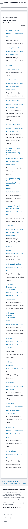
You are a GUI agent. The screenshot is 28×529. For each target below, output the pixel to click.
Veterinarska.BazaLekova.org (15, 2)
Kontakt (4, 524)
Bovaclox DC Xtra (13, 101)
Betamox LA (11, 80)
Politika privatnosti (7, 514)
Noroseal (10, 383)
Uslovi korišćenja (6, 518)
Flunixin (10, 226)
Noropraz (10, 338)
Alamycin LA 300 (13, 30)
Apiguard (10, 65)
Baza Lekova (5, 511)
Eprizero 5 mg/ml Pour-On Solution (13, 207)
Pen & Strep (11, 451)
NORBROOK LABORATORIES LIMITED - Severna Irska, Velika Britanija (14, 87)
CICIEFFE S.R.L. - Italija (12, 69)
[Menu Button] (14, 9)
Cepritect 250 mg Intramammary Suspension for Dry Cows (13, 151)
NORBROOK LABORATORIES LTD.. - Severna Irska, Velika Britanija (14, 434)
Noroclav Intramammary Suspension (11, 287)
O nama (4, 521)
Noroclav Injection (14, 264)
